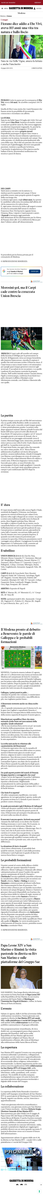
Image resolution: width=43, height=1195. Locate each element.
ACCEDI (38, 8)
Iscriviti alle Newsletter (8, 3)
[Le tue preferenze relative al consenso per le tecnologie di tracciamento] (39, 1191)
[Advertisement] (16, 85)
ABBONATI (37, 3)
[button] (21, 1158)
